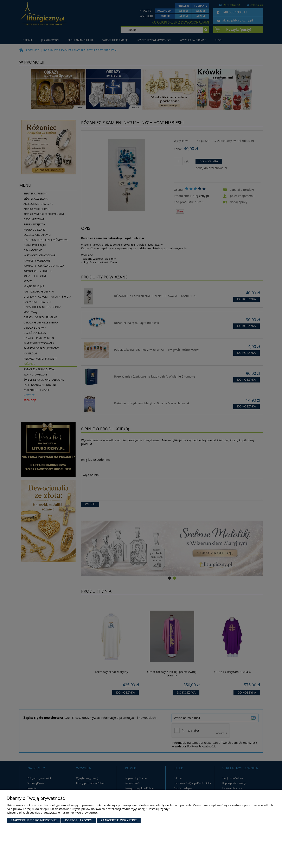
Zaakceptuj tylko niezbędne (34, 820)
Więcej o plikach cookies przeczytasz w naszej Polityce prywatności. (53, 813)
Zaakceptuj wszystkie (119, 820)
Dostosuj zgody (78, 820)
